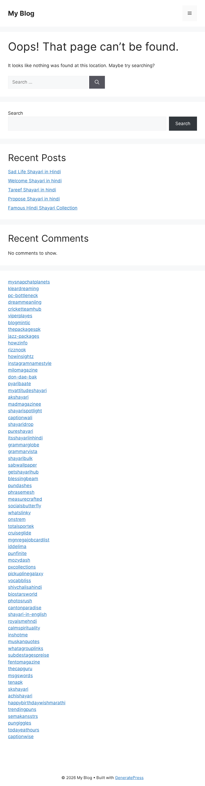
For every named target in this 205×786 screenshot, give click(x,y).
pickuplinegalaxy (25, 573)
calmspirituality (24, 628)
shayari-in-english (27, 614)
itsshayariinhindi (25, 438)
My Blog (21, 13)
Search (15, 113)
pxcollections (22, 567)
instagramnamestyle (30, 363)
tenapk (15, 682)
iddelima (17, 546)
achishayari (20, 695)
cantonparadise (24, 607)
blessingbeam (23, 478)
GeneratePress (129, 777)
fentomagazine (24, 662)
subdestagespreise (28, 655)
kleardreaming (23, 288)
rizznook (17, 349)
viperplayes (20, 315)
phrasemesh (21, 492)
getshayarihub (23, 472)
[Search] (97, 82)
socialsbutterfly (24, 505)
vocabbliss (19, 580)
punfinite (17, 553)
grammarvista (22, 451)
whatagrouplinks (25, 648)
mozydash (19, 560)
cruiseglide (19, 533)
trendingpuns (22, 709)
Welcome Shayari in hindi (35, 180)
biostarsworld (22, 594)
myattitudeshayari (27, 390)
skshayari (18, 689)
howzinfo (17, 342)
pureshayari (20, 431)
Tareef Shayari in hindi (32, 189)
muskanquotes (24, 641)
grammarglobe (23, 444)
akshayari (18, 397)
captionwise (21, 736)
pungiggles (19, 723)
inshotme (18, 634)
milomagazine (23, 370)
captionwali (20, 417)
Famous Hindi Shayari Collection (42, 208)
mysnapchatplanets (29, 282)
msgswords (20, 675)
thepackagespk (24, 329)
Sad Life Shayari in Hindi (34, 171)
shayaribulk (20, 458)
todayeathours (23, 729)
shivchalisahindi (25, 587)
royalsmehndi (22, 621)
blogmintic (19, 322)
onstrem (17, 519)
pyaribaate (19, 383)
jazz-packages (23, 336)
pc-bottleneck (23, 295)
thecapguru (20, 668)
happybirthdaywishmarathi (36, 702)
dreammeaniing (24, 302)
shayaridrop (20, 424)
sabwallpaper (22, 465)
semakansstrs (23, 716)
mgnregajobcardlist (28, 539)
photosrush (20, 600)
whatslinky (19, 512)
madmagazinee (24, 404)
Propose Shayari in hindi (34, 198)
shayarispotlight (25, 410)
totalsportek (21, 526)
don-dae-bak (22, 377)
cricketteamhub (24, 309)
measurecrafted (25, 499)
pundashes (20, 485)
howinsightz (21, 356)
